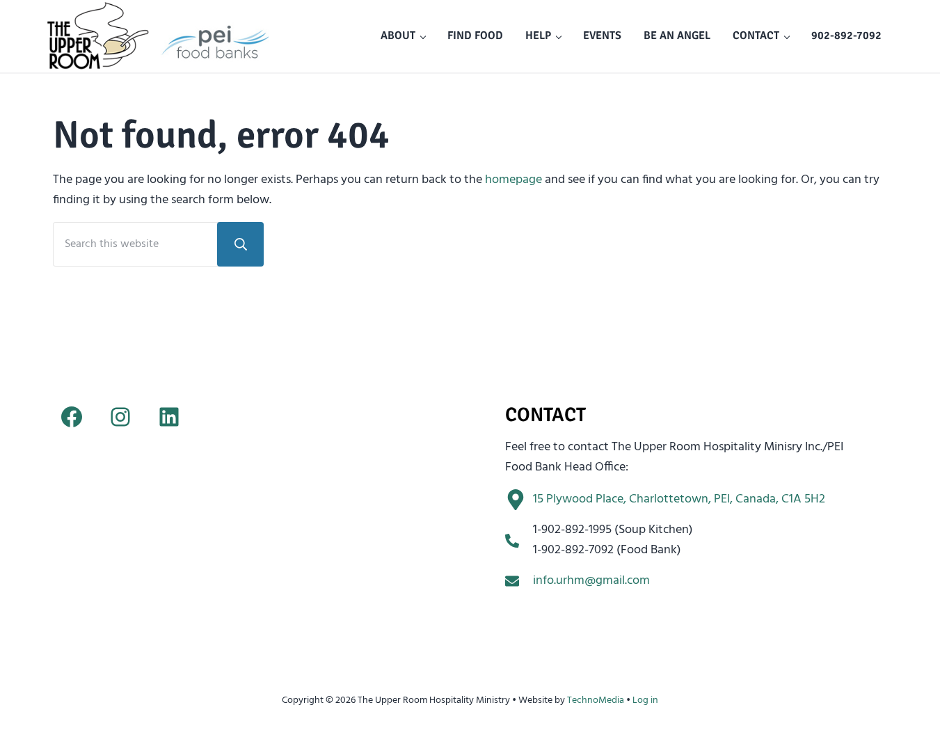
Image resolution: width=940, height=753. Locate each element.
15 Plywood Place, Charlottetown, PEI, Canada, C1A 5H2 (679, 499)
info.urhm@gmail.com (591, 581)
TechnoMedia (595, 700)
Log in (645, 700)
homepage (513, 180)
